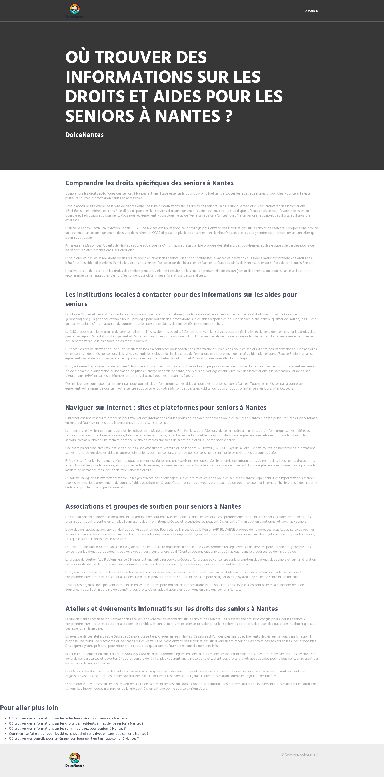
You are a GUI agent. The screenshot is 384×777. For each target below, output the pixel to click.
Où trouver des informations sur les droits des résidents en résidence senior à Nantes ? (76, 724)
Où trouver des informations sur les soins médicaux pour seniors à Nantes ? (67, 729)
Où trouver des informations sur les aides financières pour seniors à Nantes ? (68, 718)
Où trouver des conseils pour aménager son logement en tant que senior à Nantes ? (74, 739)
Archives (312, 10)
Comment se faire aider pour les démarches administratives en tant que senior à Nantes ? (79, 734)
